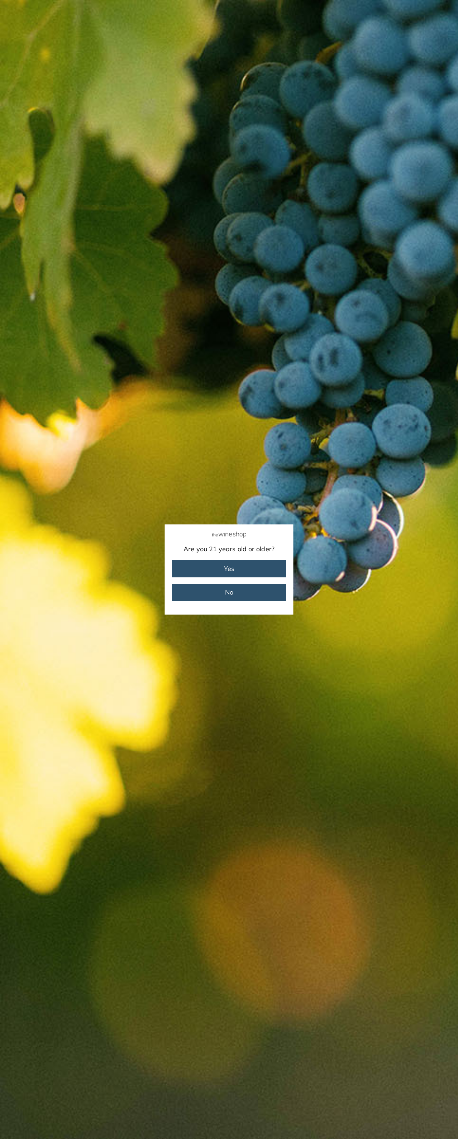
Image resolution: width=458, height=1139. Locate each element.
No (229, 592)
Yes (229, 568)
